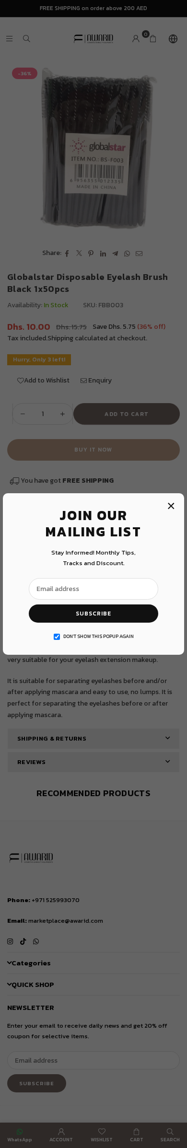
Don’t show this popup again (98, 636)
